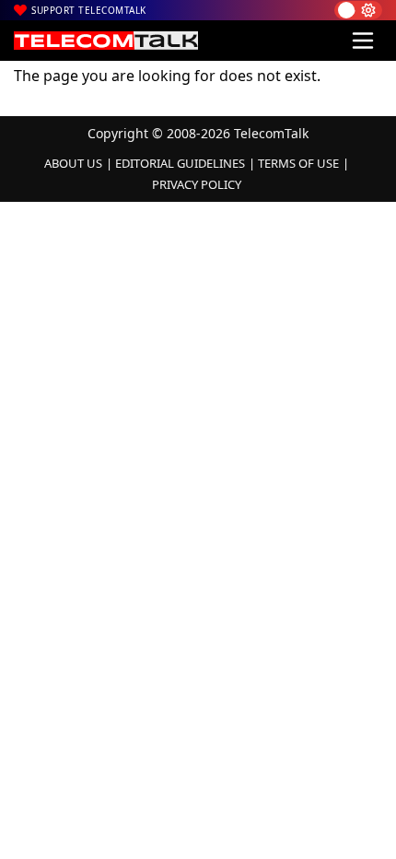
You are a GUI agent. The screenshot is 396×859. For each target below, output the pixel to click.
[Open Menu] (363, 40)
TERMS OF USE (298, 163)
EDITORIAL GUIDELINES (180, 163)
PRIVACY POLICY (196, 184)
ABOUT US (73, 163)
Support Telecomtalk (88, 10)
